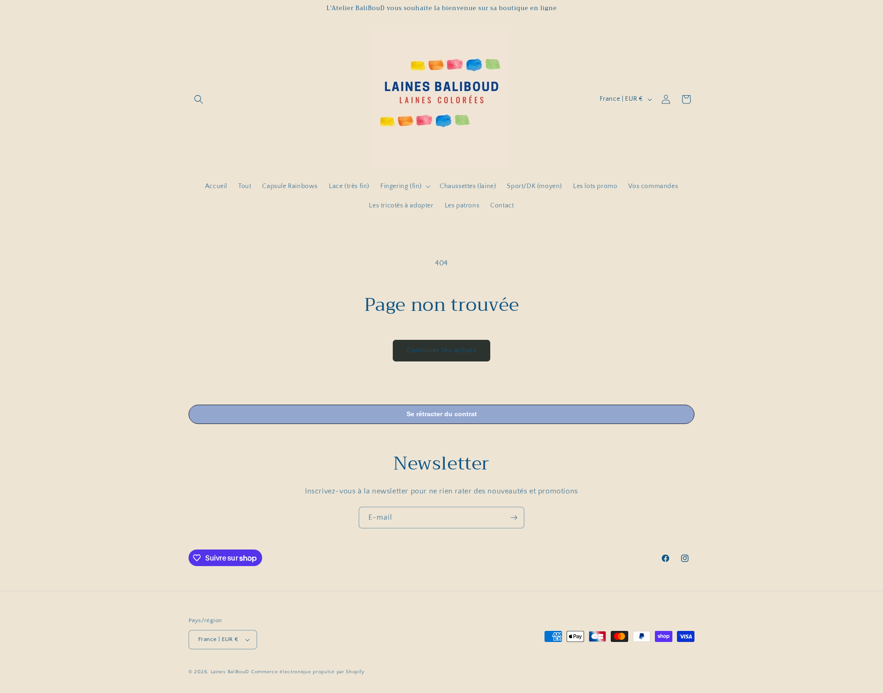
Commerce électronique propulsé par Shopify (307, 672)
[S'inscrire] (514, 517)
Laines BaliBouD (230, 672)
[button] (199, 99)
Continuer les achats (441, 350)
